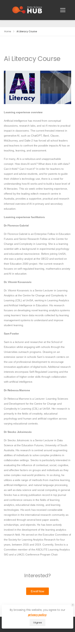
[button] (37, 591)
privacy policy (37, 615)
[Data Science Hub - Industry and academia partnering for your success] (27, 9)
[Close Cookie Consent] (73, 605)
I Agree (37, 622)
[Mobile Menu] (62, 10)
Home (7, 31)
